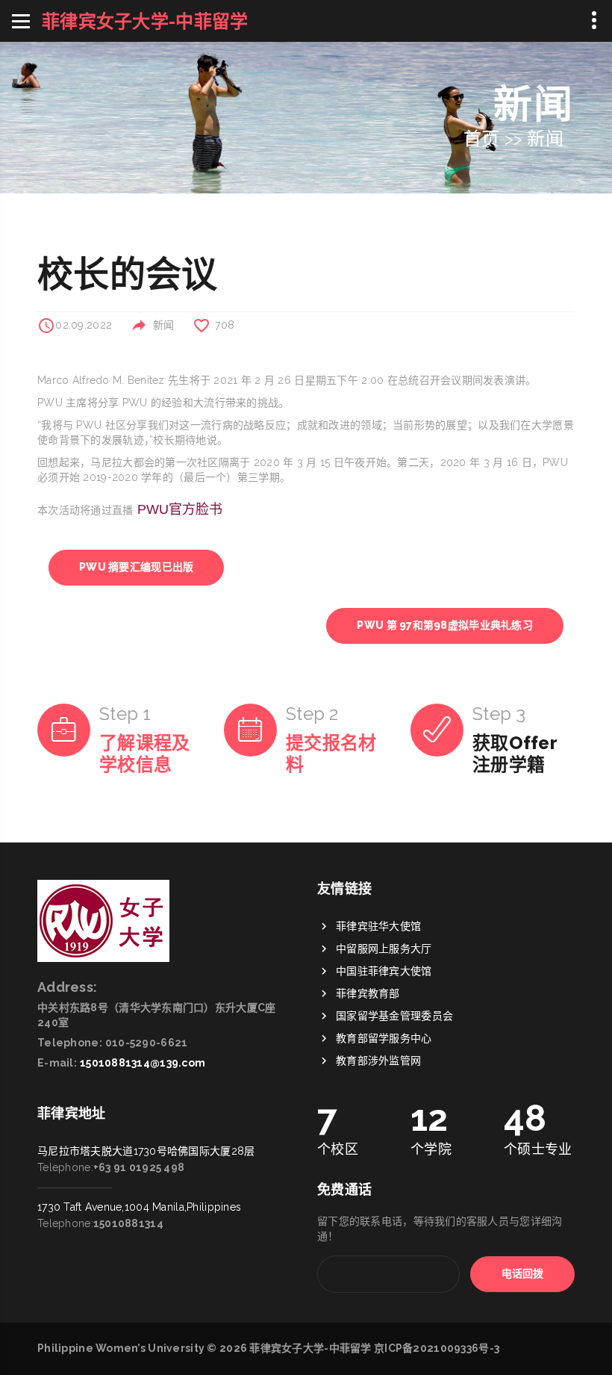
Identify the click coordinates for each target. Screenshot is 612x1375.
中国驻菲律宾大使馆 (384, 971)
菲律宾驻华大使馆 (378, 926)
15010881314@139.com (142, 1063)
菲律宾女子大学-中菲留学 (310, 1348)
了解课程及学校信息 (144, 753)
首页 (481, 138)
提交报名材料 (331, 753)
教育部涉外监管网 (378, 1061)
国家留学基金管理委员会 (394, 1016)
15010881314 (128, 1223)
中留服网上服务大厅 (384, 949)
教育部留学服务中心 (384, 1038)
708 (224, 325)
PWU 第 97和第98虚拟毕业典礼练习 (445, 625)
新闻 (545, 138)
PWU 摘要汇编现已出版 (136, 567)
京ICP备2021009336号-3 (436, 1348)
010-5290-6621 (146, 1043)
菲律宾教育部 (368, 993)
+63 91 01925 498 (138, 1167)
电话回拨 (522, 1273)
